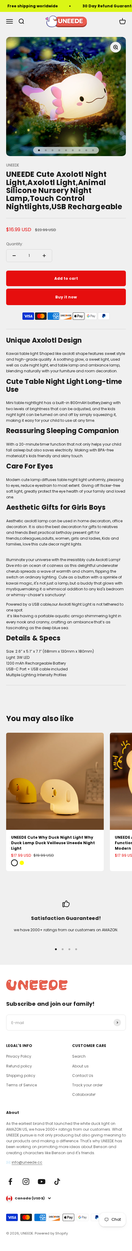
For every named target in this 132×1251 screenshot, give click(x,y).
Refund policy (19, 1066)
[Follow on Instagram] (26, 1181)
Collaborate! (83, 1094)
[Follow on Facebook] (10, 1181)
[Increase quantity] (44, 256)
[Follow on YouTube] (41, 1181)
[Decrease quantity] (14, 256)
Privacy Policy (18, 1056)
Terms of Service (21, 1085)
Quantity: (14, 243)
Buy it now (66, 297)
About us (80, 1066)
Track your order (87, 1085)
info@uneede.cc (27, 1162)
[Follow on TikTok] (57, 1181)
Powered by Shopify (51, 1233)
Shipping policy (20, 1075)
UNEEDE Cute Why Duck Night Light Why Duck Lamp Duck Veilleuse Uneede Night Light (53, 843)
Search (79, 1056)
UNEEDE (12, 165)
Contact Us (82, 1075)
